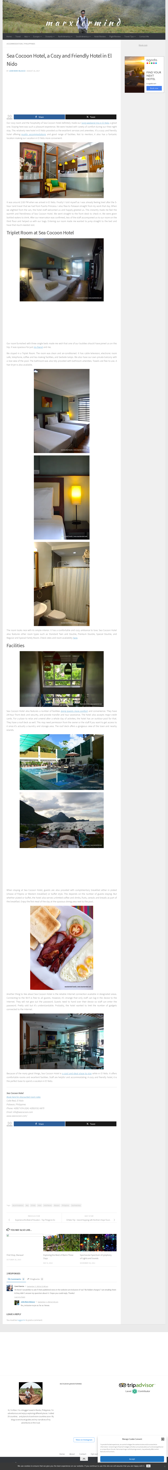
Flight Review (115, 36)
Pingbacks (36, 1279)
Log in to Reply (19, 1297)
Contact (82, 1454)
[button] (162, 1439)
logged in (21, 1320)
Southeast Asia (76, 1205)
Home (9, 36)
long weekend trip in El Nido (95, 122)
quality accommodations (33, 134)
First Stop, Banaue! (15, 1255)
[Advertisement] (62, 93)
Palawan (56, 1205)
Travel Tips (129, 36)
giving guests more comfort (74, 711)
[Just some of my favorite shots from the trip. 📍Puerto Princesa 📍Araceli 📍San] (83, 1426)
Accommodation (15, 43)
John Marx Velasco (17, 71)
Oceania (48, 36)
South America (82, 36)
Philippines (29, 43)
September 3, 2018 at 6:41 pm (48, 1302)
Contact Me (144, 36)
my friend (38, 347)
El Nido (33, 1205)
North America (64, 36)
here (75, 637)
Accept (132, 1459)
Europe (36, 36)
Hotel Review (100, 36)
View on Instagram (84, 1440)
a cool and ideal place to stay (77, 1073)
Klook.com (143, 45)
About (72, 1454)
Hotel (39, 1205)
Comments (17, 1279)
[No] (164, 1466)
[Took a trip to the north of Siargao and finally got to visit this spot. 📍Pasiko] (100, 1393)
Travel (18, 36)
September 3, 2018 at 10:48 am (37, 1286)
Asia (26, 36)
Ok (148, 1466)
